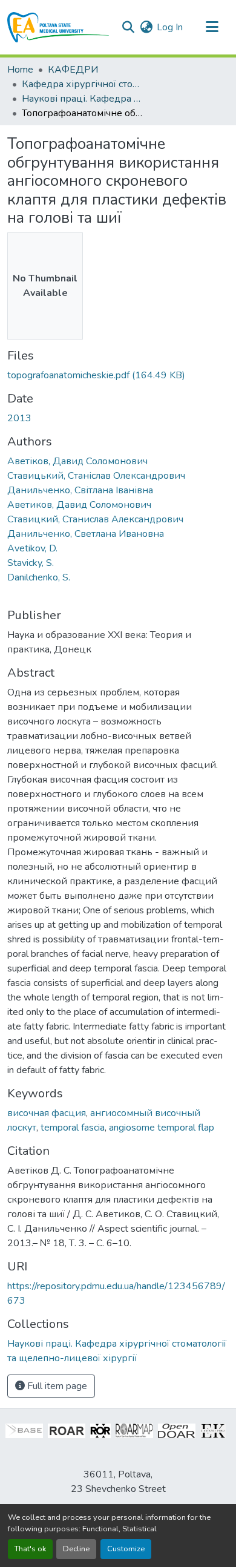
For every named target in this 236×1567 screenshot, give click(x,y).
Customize (126, 1548)
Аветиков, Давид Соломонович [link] (79, 504)
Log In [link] (170, 27)
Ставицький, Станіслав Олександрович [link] (96, 475)
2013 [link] (19, 418)
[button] (58, 27)
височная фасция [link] (46, 1113)
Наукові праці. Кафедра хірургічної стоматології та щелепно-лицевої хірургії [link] (82, 98)
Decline (76, 1548)
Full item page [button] (56, 1386)
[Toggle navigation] (212, 27)
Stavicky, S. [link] (30, 563)
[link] (118, 375)
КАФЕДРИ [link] (73, 69)
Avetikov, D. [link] (32, 548)
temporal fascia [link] (73, 1127)
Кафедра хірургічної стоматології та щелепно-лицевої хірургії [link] (82, 84)
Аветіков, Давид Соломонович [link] (77, 461)
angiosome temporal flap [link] (161, 1127)
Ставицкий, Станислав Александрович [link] (95, 519)
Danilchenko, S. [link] (38, 577)
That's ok (30, 1548)
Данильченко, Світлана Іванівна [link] (80, 490)
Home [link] (20, 69)
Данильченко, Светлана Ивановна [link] (85, 533)
